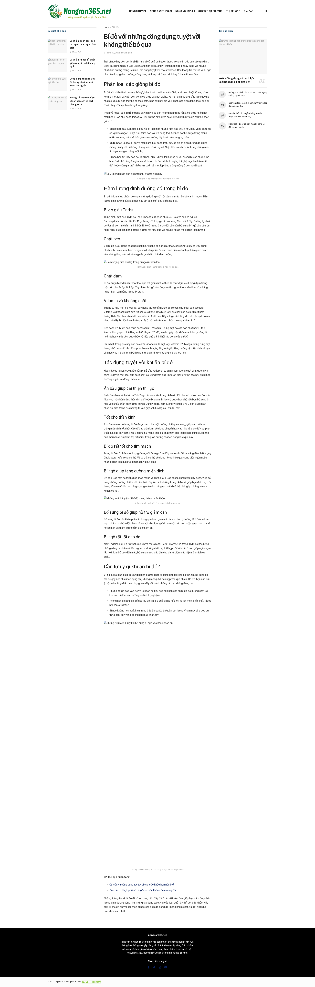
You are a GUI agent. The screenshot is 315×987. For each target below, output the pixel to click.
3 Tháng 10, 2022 (112, 52)
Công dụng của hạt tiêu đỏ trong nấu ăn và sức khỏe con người (82, 82)
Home (106, 27)
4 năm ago (76, 52)
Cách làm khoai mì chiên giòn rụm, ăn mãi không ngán (82, 63)
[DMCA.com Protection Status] (91, 982)
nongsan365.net (73, 982)
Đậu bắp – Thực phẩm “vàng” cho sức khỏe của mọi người (142, 890)
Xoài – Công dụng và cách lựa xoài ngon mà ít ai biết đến (236, 80)
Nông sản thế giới (161, 11)
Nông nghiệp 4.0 (185, 11)
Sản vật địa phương (210, 11)
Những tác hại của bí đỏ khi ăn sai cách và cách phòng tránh (82, 101)
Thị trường (233, 11)
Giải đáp (248, 11)
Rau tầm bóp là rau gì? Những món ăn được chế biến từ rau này (245, 115)
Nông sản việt (137, 11)
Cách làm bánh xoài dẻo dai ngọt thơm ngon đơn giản (83, 44)
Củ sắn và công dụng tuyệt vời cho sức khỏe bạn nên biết (141, 884)
